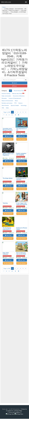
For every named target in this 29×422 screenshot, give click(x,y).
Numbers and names (7, 103)
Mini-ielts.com (6, 2)
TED (3, 107)
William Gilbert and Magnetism (8, 154)
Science (20, 103)
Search (15, 83)
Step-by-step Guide (17, 93)
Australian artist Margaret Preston (8, 129)
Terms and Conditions (14, 412)
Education (4, 98)
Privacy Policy (18, 410)
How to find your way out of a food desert (21, 254)
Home (3, 7)
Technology (24, 105)
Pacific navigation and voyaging (21, 154)
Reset (15, 86)
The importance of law (21, 129)
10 (12, 114)
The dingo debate (7, 178)
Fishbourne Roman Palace (21, 228)
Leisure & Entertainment (15, 98)
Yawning (5, 203)
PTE (15, 103)
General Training (6, 93)
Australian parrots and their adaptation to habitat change (21, 180)
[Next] (15, 115)
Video (7, 107)
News (16, 100)
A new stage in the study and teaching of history (21, 204)
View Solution (8, 139)
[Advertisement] (14, 31)
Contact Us (10, 410)
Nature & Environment (7, 100)
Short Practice (5, 105)
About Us (24, 409)
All (10, 90)
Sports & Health (15, 105)
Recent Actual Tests (19, 90)
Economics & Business (18, 96)
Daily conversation (6, 96)
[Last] (18, 115)
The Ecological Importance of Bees (7, 229)
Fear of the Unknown (6, 253)
